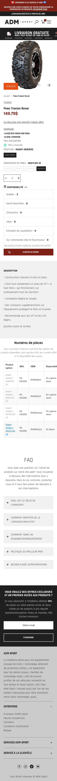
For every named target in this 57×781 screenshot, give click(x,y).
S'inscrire (28, 637)
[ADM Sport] (18, 22)
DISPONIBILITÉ (15, 187)
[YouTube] (38, 769)
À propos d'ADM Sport (16, 714)
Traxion (8, 102)
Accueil (7, 96)
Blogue (7, 730)
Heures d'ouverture (14, 718)
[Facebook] (19, 769)
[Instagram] (25, 769)
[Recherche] (36, 22)
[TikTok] (32, 769)
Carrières (9, 722)
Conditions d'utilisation (16, 726)
